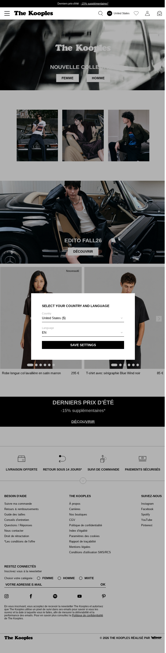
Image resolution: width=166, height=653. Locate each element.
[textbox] (83, 318)
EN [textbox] (44, 332)
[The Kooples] (34, 13)
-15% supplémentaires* (95, 3)
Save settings (83, 345)
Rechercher (101, 13)
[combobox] (83, 318)
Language (48, 330)
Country (54, 316)
